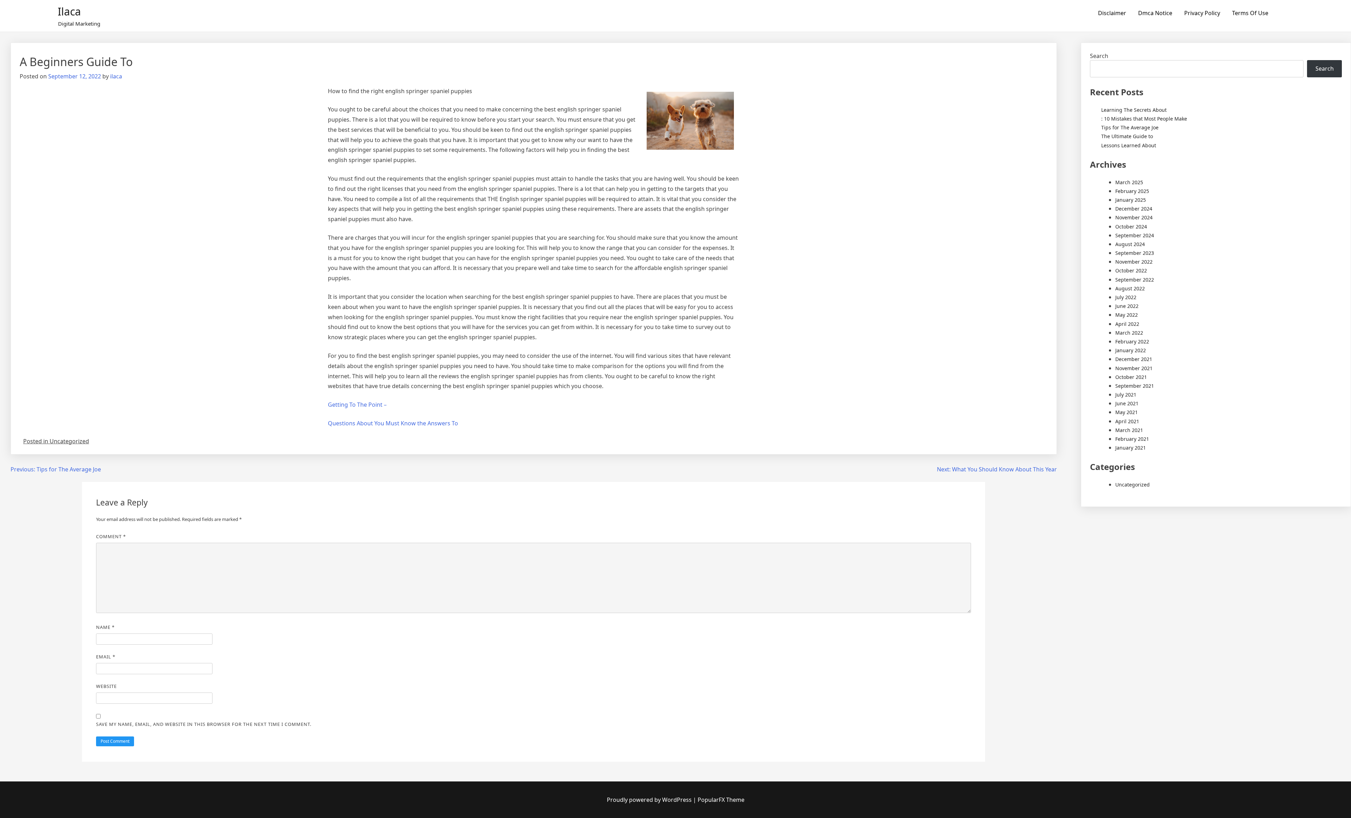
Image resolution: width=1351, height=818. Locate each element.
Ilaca (69, 11)
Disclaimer (1112, 13)
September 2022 (1134, 279)
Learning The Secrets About (1134, 110)
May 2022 (1126, 314)
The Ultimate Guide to (1127, 136)
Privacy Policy (1202, 13)
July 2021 (1125, 394)
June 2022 (1126, 306)
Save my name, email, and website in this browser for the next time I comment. (203, 724)
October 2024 (1131, 226)
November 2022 (1134, 261)
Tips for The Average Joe (1130, 127)
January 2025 (1130, 200)
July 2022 (1125, 297)
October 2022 (1131, 270)
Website (106, 686)
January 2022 (1130, 350)
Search (1099, 56)
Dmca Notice (1155, 13)
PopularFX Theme (721, 800)
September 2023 (1134, 253)
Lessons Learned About (1128, 145)
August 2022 (1130, 288)
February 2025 (1132, 191)
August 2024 (1130, 244)
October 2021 (1131, 377)
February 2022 (1132, 341)
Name (105, 627)
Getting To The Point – (357, 404)
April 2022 (1127, 324)
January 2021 (1130, 447)
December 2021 (1133, 359)
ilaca (116, 76)
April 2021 (1127, 421)
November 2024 (1134, 217)
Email (105, 656)
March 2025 (1129, 182)
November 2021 (1134, 368)
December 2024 (1133, 208)
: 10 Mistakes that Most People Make (1144, 118)
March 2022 (1129, 332)
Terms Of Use (1250, 13)
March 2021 (1129, 430)
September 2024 (1134, 235)
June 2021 (1126, 403)
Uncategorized (1132, 484)
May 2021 (1126, 412)
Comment (111, 536)
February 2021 (1132, 439)
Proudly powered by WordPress (650, 800)
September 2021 (1134, 385)
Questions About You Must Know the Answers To (393, 423)
